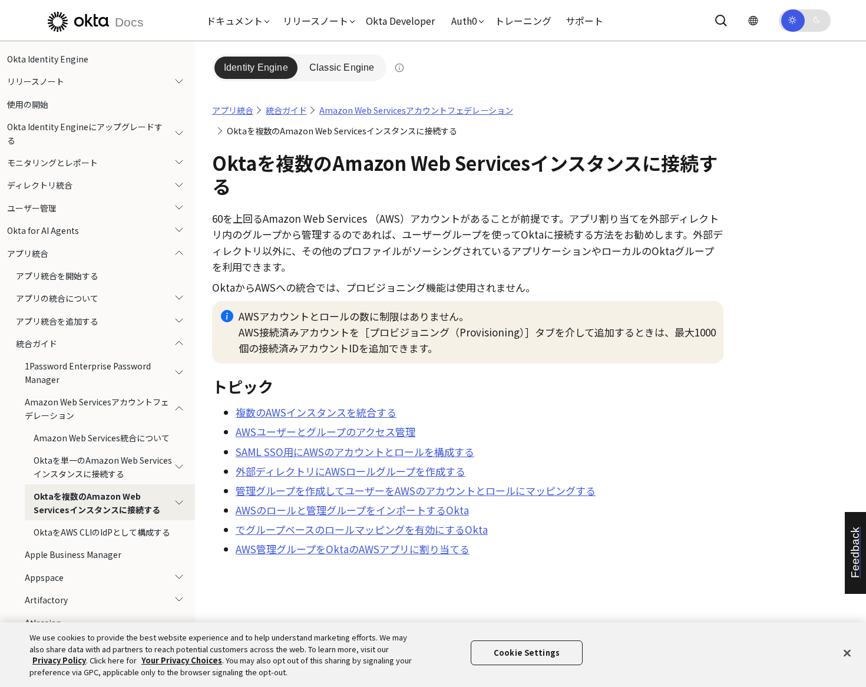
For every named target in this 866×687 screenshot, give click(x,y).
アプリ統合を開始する (57, 276)
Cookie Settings (527, 652)
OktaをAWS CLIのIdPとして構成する (102, 532)
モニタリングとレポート (52, 163)
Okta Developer (400, 21)
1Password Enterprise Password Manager (88, 372)
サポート (584, 21)
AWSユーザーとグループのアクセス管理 (325, 431)
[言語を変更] (752, 20)
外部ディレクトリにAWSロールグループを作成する (350, 471)
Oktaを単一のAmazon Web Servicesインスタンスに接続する (103, 466)
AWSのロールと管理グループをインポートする (352, 510)
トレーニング (523, 21)
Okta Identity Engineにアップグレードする (85, 133)
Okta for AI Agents (43, 230)
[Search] (721, 20)
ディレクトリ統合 (39, 185)
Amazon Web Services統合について (102, 438)
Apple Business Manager (73, 554)
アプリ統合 (27, 253)
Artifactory (46, 600)
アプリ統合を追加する (57, 321)
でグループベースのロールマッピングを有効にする (362, 529)
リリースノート (35, 81)
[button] (235, 20)
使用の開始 (27, 104)
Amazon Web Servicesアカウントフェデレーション (97, 408)
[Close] (847, 653)
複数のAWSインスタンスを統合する (316, 412)
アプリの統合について (57, 298)
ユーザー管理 (32, 208)
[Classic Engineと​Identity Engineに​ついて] (399, 68)
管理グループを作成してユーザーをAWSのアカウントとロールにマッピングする (416, 490)
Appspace (44, 577)
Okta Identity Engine (47, 59)
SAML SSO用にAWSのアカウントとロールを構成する (355, 451)
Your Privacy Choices (181, 660)
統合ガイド (36, 343)
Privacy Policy (59, 660)
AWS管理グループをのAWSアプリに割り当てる (353, 548)
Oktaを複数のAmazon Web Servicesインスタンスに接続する (97, 502)
